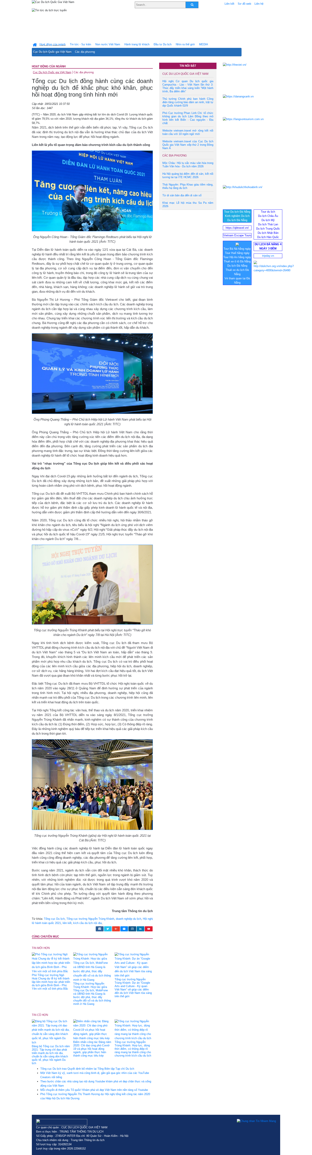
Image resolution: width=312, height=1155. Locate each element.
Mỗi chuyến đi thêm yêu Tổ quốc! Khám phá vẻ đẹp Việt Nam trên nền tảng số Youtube (94, 1089)
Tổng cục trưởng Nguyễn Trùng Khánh (90, 918)
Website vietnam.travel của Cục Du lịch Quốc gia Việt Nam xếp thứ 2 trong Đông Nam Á (187, 145)
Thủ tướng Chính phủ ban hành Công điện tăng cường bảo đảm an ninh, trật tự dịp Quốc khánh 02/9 (187, 102)
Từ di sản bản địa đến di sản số (181, 195)
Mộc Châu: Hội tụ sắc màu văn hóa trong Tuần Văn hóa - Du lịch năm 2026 (187, 164)
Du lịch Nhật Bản (268, 232)
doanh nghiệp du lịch (128, 918)
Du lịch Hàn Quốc (268, 237)
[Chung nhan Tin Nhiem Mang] (256, 1121)
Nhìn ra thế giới (185, 44)
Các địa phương (85, 51)
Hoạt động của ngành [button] (52, 44)
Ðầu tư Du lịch (162, 44)
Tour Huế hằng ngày (237, 253)
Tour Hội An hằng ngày (237, 257)
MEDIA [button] (203, 44)
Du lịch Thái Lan (268, 224)
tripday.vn (268, 255)
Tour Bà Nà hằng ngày (237, 248)
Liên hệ (258, 3)
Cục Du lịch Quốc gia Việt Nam (52, 51)
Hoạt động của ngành (49, 66)
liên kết (67, 923)
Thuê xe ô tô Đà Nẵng (237, 261)
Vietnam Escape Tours (237, 235)
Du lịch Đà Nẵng (237, 220)
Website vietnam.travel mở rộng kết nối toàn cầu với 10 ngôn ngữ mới (187, 132)
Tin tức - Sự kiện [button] (80, 44)
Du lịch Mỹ (268, 220)
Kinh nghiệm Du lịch (237, 215)
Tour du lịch (268, 211)
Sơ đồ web (244, 3)
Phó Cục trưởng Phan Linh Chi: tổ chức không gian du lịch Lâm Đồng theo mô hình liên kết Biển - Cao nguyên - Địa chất (187, 118)
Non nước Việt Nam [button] (107, 44)
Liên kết (229, 3)
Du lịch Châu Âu (268, 215)
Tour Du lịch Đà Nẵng (237, 211)
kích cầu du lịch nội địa (87, 923)
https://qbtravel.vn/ (237, 227)
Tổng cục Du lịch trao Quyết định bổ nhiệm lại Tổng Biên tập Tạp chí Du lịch (87, 1068)
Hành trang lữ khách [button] (136, 44)
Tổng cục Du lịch (54, 918)
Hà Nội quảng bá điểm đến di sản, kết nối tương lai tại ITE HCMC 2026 (187, 175)
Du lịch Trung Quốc (268, 228)
